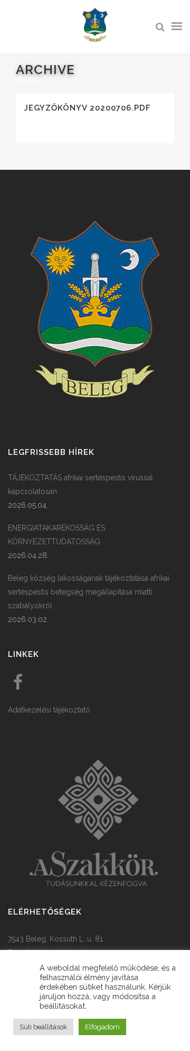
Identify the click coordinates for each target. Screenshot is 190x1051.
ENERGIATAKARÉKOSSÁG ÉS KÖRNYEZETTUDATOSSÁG (56, 535)
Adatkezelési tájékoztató (49, 710)
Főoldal (28, 82)
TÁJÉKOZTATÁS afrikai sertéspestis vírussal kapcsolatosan (80, 484)
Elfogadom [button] (102, 1027)
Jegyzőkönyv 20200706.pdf (87, 108)
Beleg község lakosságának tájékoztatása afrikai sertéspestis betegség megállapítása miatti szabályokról (88, 592)
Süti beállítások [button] (43, 1027)
